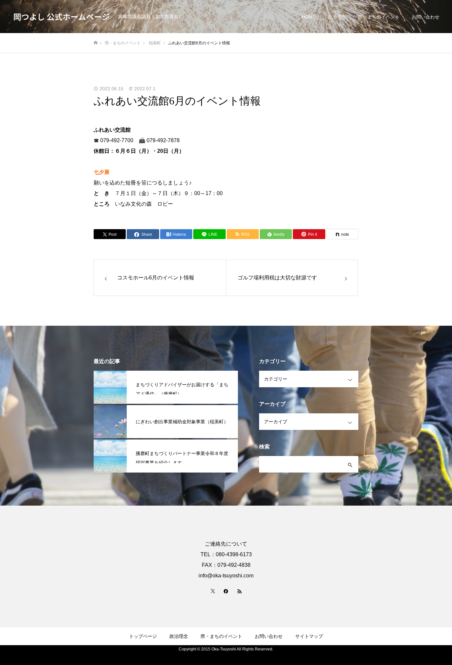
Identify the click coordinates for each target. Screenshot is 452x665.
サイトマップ (309, 636)
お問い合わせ (425, 17)
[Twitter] (212, 591)
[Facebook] (226, 591)
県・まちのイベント (379, 17)
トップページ (143, 636)
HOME (309, 17)
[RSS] (239, 591)
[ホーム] (96, 43)
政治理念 (337, 17)
